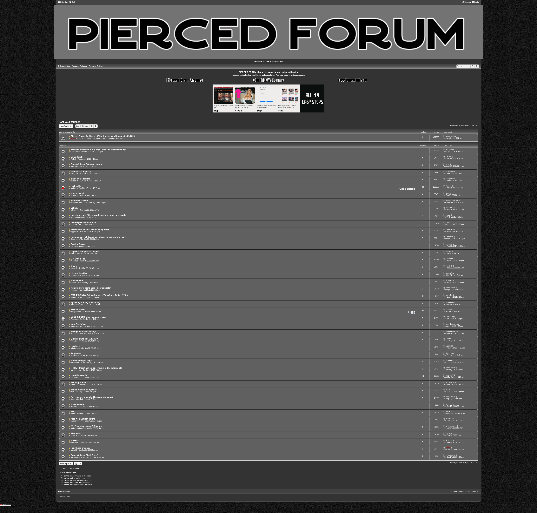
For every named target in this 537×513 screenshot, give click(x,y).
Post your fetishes (69, 122)
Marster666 (75, 421)
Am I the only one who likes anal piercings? (92, 397)
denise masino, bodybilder (83, 390)
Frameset (74, 290)
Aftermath (74, 377)
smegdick (74, 174)
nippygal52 (75, 385)
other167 (449, 404)
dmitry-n (449, 353)
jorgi (72, 166)
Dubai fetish (77, 157)
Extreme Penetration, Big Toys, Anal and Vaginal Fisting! (98, 150)
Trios (447, 222)
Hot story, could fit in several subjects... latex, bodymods (98, 215)
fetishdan (74, 305)
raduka (73, 283)
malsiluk (449, 419)
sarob (448, 215)
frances (448, 186)
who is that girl (78, 193)
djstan (73, 399)
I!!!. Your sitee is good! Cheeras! (86, 426)
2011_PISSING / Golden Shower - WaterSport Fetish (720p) (99, 295)
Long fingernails (79, 375)
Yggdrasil (74, 232)
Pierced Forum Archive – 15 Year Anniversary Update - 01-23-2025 (103, 136)
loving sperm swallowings (83, 331)
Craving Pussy (78, 244)
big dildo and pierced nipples (85, 251)
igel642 (74, 188)
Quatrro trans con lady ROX (84, 339)
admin (73, 138)
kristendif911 (76, 363)
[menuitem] (72, 2)
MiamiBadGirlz (76, 326)
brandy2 (74, 268)
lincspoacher (76, 312)
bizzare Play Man (79, 273)
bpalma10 (449, 375)
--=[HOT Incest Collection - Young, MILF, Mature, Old (96, 368)
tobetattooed (75, 348)
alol (72, 392)
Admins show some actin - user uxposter (91, 288)
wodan (448, 346)
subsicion (74, 443)
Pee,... (74, 411)
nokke (448, 411)
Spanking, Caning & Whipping (85, 302)
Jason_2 (449, 266)
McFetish (449, 280)
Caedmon (74, 239)
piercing (449, 150)
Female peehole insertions (83, 222)
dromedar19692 (77, 203)
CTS (72, 225)
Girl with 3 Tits (78, 259)
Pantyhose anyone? (80, 448)
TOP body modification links (112, 138)
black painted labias (80, 179)
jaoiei (73, 414)
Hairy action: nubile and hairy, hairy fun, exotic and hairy (98, 237)
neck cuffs (76, 186)
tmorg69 (74, 450)
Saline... (74, 208)
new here (75, 346)
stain (73, 217)
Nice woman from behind (83, 419)
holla (73, 195)
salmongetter (76, 370)
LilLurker (449, 244)
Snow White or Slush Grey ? (84, 455)
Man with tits (77, 281)
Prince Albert (450, 288)
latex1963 (74, 210)
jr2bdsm (74, 406)
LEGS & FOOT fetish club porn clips (88, 317)
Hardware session (79, 200)
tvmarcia (74, 341)
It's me (74, 266)
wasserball (450, 136)
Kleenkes (74, 261)
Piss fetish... (77, 433)
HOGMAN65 (75, 152)
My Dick (75, 441)
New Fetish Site (78, 324)
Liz (72, 246)
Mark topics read (456, 125)
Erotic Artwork (78, 310)
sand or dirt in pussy (81, 171)
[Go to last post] (455, 136)
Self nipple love (78, 382)
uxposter (74, 297)
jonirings (449, 310)
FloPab (73, 159)
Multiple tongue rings (81, 361)
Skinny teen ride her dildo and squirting (90, 230)
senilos (73, 254)
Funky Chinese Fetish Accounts (86, 164)
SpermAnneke (76, 334)
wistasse (74, 355)
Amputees (76, 353)
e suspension (77, 404)
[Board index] (269, 30)
